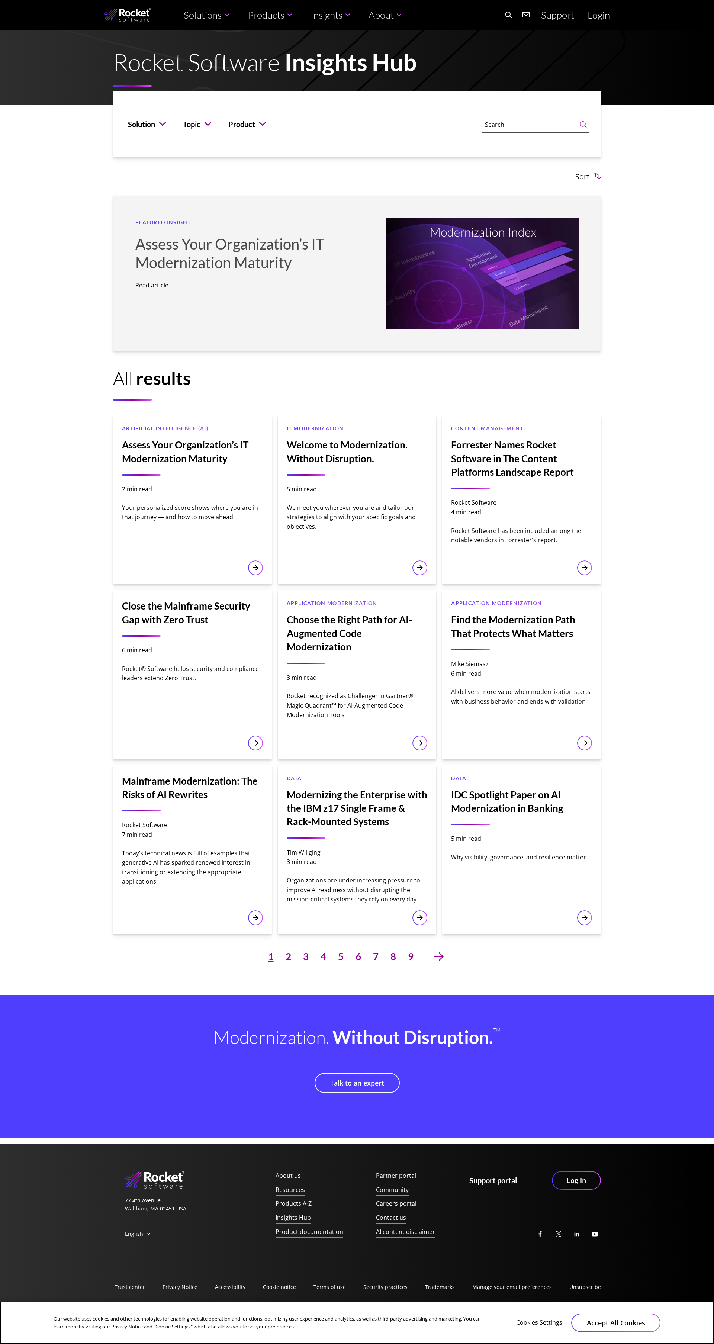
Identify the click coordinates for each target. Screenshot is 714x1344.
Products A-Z (294, 1203)
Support (557, 15)
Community (392, 1190)
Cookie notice (279, 1286)
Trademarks (440, 1286)
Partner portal (396, 1175)
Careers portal (396, 1203)
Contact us (391, 1217)
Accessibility (230, 1286)
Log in (576, 1180)
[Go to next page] (439, 956)
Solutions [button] (203, 15)
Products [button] (266, 15)
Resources (290, 1190)
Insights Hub (293, 1217)
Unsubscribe (585, 1286)
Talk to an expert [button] (357, 1082)
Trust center (130, 1286)
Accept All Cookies (616, 1322)
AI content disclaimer (405, 1232)
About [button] (381, 15)
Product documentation (309, 1232)
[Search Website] (508, 15)
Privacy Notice (180, 1286)
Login (599, 15)
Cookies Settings (539, 1322)
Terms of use (329, 1286)
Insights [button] (326, 15)
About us (288, 1175)
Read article (151, 285)
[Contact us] (526, 15)
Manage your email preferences (512, 1286)
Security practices (385, 1286)
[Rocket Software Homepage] (127, 15)
